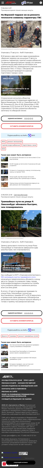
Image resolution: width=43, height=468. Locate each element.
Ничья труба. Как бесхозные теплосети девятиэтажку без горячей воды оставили (23, 177)
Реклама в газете (9, 383)
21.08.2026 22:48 (6, 195)
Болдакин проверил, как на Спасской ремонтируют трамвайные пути (21, 364)
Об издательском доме (12, 380)
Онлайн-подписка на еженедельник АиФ (20, 386)
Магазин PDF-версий (26, 383)
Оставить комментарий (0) (21, 126)
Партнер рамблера (29, 458)
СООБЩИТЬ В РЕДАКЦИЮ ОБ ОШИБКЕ (17, 399)
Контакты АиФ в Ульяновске (14, 389)
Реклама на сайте (9, 391)
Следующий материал (21, 462)
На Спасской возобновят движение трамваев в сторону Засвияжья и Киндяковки (24, 345)
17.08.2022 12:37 (6, 8)
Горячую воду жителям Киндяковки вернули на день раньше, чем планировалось (24, 184)
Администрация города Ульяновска (14, 49)
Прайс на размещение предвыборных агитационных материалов (18, 395)
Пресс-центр (29, 380)
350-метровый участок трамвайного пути (18, 277)
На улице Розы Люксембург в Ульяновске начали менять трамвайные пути (23, 352)
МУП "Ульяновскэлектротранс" (12, 238)
